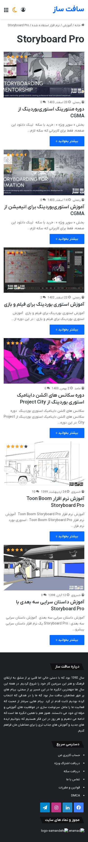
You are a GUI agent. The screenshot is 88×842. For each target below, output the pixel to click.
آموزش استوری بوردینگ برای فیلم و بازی (44, 304)
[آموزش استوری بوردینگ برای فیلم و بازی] (44, 270)
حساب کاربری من (69, 755)
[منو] (6, 11)
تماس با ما (73, 779)
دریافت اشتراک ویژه (67, 763)
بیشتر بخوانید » (67, 141)
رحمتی (77, 102)
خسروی (76, 492)
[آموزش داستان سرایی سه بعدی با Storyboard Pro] (44, 567)
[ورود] (23, 11)
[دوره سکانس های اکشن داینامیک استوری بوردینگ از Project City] (44, 361)
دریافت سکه (72, 771)
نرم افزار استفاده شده (46, 25)
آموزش (67, 25)
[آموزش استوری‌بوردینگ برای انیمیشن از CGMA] (44, 172)
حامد (78, 388)
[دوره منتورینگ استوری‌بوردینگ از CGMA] (44, 75)
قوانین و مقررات (69, 787)
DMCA (75, 795)
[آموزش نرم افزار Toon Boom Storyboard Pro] (44, 464)
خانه (78, 25)
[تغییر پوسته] (14, 11)
